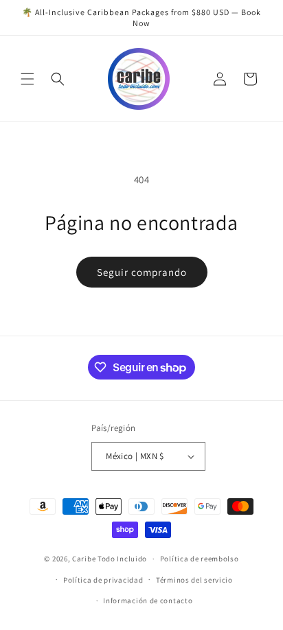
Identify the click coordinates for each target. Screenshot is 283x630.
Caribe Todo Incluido (109, 558)
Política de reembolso (199, 558)
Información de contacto (147, 600)
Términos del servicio (194, 580)
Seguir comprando (142, 272)
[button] (27, 79)
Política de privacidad (103, 580)
